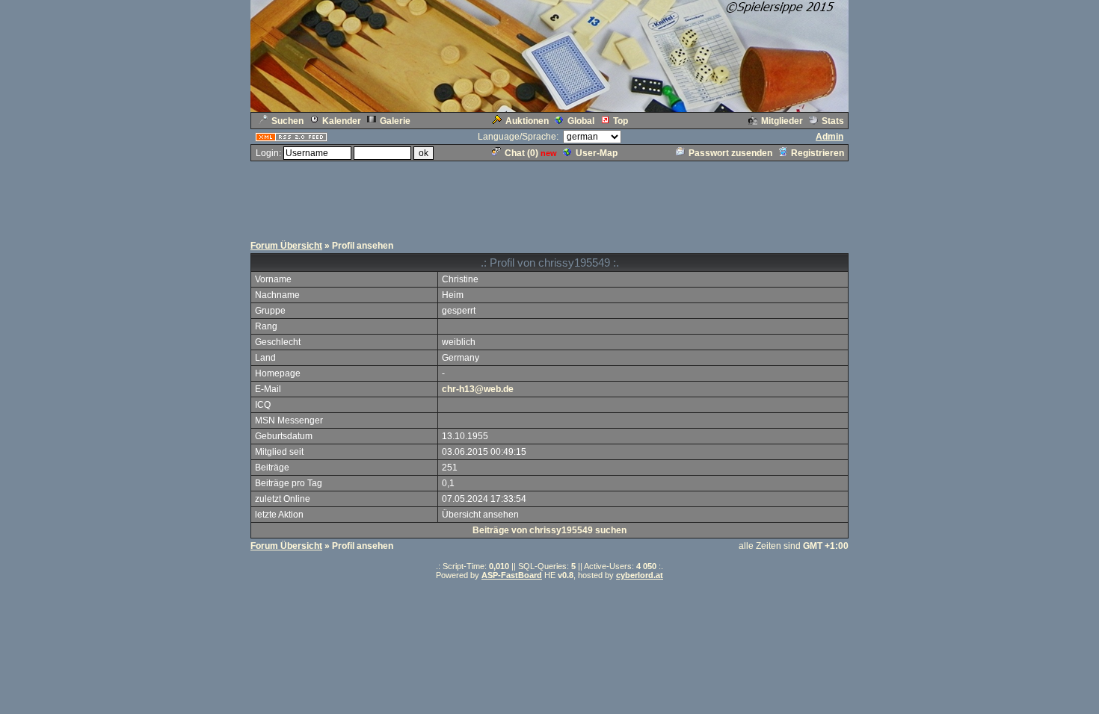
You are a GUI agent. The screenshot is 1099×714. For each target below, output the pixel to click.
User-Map (597, 153)
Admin (829, 136)
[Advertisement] (549, 196)
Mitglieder (782, 121)
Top (620, 121)
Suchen (287, 121)
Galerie (395, 121)
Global (580, 121)
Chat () (521, 153)
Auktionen (527, 121)
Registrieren (817, 153)
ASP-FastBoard (511, 575)
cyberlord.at (639, 575)
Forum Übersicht (286, 245)
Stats (833, 121)
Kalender (341, 121)
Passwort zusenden (730, 153)
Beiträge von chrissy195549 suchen (549, 530)
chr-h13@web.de (478, 389)
